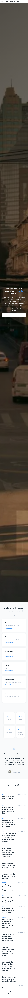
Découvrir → (7, 315)
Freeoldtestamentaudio (10, 1)
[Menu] (25, 1)
